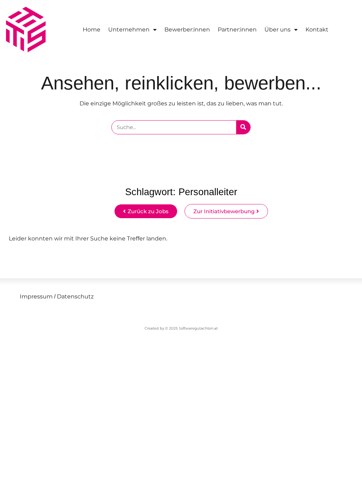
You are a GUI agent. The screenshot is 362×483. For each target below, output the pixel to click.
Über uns (277, 29)
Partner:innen (237, 29)
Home (91, 29)
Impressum (36, 296)
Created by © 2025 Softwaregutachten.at (181, 328)
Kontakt (316, 29)
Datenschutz (75, 296)
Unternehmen (129, 29)
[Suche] (243, 127)
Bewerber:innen (187, 29)
